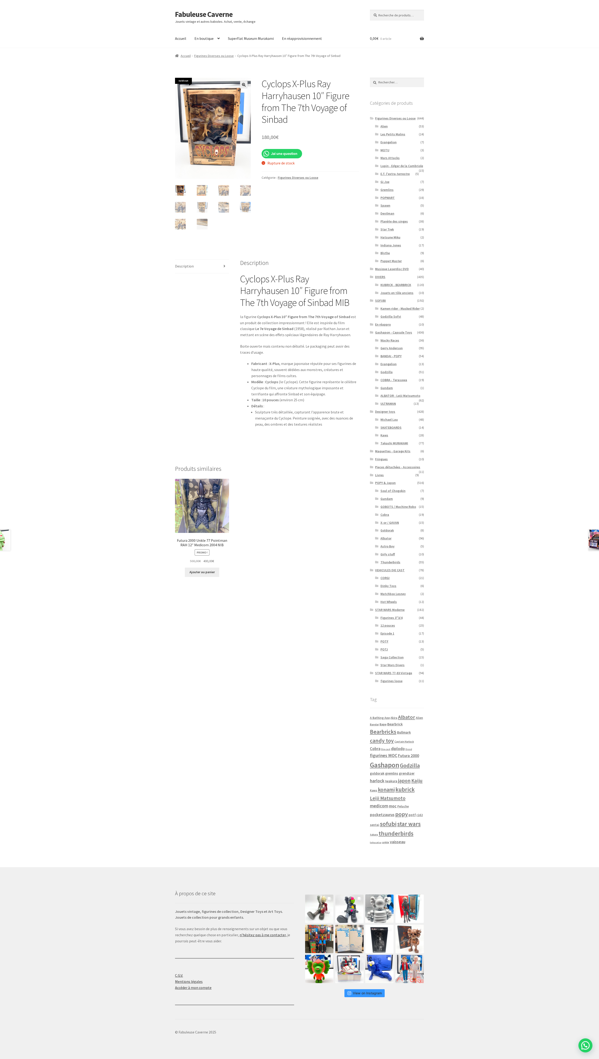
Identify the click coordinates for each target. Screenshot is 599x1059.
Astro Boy (387, 546)
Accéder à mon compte (193, 987)
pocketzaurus (382, 814)
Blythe (385, 253)
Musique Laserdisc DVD (392, 269)
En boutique (204, 38)
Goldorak (387, 530)
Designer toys (385, 411)
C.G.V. (179, 975)
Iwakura (391, 781)
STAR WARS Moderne (390, 610)
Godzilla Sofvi (390, 316)
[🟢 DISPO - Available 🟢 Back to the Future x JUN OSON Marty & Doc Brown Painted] (409, 969)
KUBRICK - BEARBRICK (395, 285)
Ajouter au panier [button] (202, 572)
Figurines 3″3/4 (391, 618)
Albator (385, 538)
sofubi (388, 824)
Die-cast (385, 749)
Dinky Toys (388, 586)
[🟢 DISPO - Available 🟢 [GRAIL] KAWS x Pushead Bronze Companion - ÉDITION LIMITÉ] (409, 939)
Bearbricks (383, 731)
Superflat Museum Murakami (251, 38)
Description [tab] (184, 266)
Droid (408, 749)
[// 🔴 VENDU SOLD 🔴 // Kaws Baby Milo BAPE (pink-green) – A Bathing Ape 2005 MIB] (319, 969)
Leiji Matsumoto (387, 798)
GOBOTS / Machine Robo (398, 507)
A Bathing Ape (380, 718)
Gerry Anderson (391, 348)
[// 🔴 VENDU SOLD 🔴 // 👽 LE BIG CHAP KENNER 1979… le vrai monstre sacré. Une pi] (409, 909)
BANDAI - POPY (391, 356)
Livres (379, 475)
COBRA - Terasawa (393, 380)
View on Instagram (367, 993)
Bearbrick (395, 724)
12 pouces (387, 625)
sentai (374, 825)
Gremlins (387, 190)
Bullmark (404, 732)
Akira (394, 718)
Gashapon (384, 765)
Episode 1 (387, 633)
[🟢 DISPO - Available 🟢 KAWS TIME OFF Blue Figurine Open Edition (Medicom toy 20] (379, 969)
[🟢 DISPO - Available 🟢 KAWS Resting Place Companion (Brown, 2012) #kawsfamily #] (319, 909)
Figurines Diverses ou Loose (214, 56)
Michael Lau (389, 419)
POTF (384, 641)
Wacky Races (389, 340)
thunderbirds (396, 833)
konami (386, 789)
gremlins (391, 773)
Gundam (386, 388)
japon (404, 780)
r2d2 (419, 815)
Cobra (384, 515)
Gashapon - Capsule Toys (393, 332)
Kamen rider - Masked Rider (400, 308)
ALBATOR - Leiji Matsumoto (400, 396)
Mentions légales (189, 981)
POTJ (384, 649)
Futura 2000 (408, 755)
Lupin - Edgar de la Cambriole (401, 166)
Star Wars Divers (392, 665)
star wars (409, 824)
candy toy (382, 740)
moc (393, 806)
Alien (384, 126)
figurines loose (391, 681)
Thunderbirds (390, 562)
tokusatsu (375, 842)
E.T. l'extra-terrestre (395, 174)
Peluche (403, 806)
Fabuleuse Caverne (204, 14)
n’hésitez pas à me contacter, (263, 935)
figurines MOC (383, 755)
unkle (385, 842)
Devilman (387, 213)
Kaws (384, 435)
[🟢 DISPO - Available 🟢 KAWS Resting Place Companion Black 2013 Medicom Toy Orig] (349, 909)
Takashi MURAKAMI (394, 443)
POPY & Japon (385, 483)
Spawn (385, 205)
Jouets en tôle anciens (396, 293)
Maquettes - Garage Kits (392, 451)
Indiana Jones (390, 245)
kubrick (405, 789)
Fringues (381, 459)
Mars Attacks (390, 158)
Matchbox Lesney (393, 594)
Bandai (374, 724)
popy (401, 814)
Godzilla (386, 372)
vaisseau (397, 841)
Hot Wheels (388, 602)
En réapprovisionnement (302, 38)
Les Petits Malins (392, 134)
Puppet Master (391, 261)
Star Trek (387, 229)
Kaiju (417, 780)
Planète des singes (394, 221)
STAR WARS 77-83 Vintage (393, 673)
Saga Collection (392, 657)
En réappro (383, 324)
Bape (383, 724)
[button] (244, 85)
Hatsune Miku (390, 237)
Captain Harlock (404, 741)
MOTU (384, 150)
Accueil (180, 38)
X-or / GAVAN (389, 522)
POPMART (387, 198)
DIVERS (380, 277)
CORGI (385, 578)
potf (412, 815)
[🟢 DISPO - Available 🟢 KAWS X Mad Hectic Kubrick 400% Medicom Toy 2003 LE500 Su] (379, 909)
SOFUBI (380, 300)
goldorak (377, 773)
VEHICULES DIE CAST (390, 570)
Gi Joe (384, 182)
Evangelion (388, 142)
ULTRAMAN (388, 403)
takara (374, 834)
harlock (377, 781)
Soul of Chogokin (392, 491)
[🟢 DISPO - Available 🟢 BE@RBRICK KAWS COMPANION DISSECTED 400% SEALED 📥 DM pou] (379, 939)
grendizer (407, 773)
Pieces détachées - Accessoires (397, 467)
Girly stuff (387, 554)
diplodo (398, 748)
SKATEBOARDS (391, 427)
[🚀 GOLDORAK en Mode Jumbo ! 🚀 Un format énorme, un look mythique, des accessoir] (319, 939)
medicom (379, 806)
